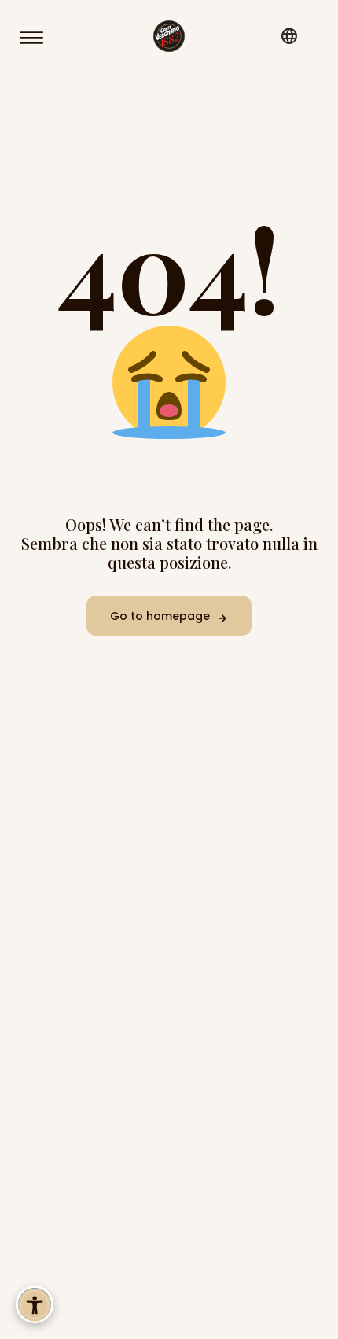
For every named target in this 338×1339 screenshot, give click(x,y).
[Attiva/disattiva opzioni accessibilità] (34, 1304)
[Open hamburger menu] (38, 38)
